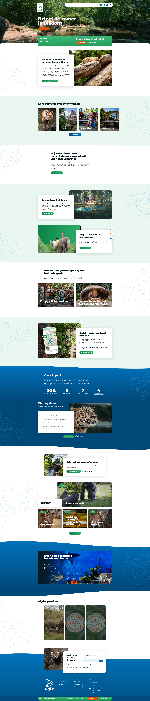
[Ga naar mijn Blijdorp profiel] (97, 5)
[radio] (89, 655)
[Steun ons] (111, 234)
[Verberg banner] (110, 698)
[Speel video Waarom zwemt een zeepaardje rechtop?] (54, 622)
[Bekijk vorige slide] (104, 580)
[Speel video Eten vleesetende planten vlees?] (96, 622)
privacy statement (84, 667)
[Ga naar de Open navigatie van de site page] (110, 5)
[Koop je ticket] (111, 229)
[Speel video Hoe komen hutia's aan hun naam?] (75, 622)
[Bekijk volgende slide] (108, 580)
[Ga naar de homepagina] (40, 7)
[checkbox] (93, 656)
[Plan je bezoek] (111, 238)
